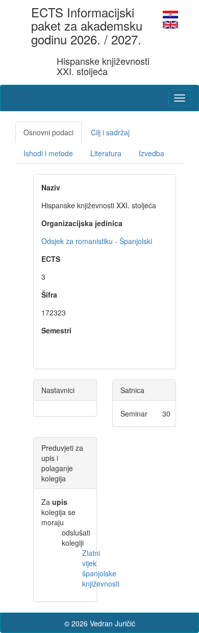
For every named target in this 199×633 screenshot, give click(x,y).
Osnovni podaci (48, 132)
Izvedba (151, 153)
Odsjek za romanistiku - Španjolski (96, 241)
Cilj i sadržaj (110, 132)
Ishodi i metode (48, 153)
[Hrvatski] (170, 13)
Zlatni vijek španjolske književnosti (100, 568)
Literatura (105, 153)
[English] (170, 23)
